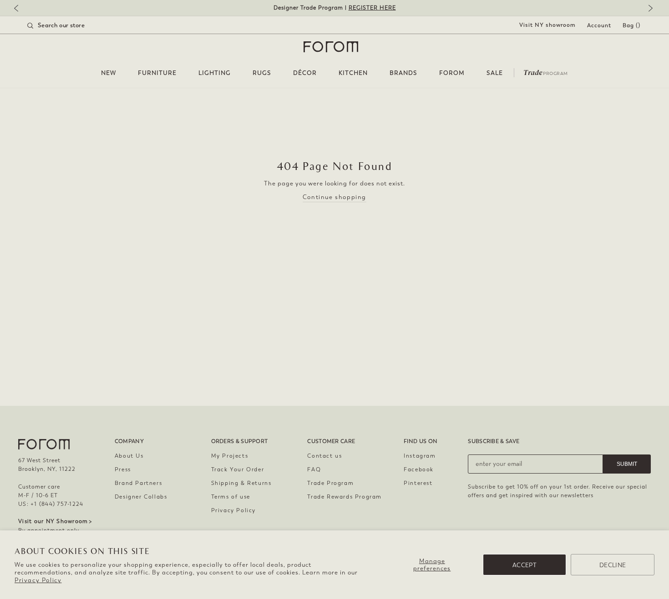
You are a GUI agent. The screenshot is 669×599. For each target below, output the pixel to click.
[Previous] (20, 9)
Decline (612, 565)
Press (123, 469)
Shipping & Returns (241, 483)
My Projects (229, 456)
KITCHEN (353, 73)
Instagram (420, 456)
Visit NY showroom (547, 25)
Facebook (419, 469)
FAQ (314, 469)
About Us (129, 456)
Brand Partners (138, 483)
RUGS (262, 73)
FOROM (452, 73)
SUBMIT (627, 464)
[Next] (648, 9)
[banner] (334, 8)
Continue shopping (334, 197)
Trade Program (330, 483)
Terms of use (230, 497)
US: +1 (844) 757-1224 (50, 504)
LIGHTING (214, 73)
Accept (524, 565)
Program (545, 71)
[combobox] (67, 25)
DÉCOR (305, 73)
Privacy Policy (38, 580)
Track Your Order (237, 469)
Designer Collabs (141, 497)
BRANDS (403, 73)
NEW (108, 73)
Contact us (324, 456)
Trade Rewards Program (344, 497)
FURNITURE (157, 73)
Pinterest (418, 483)
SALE (495, 73)
